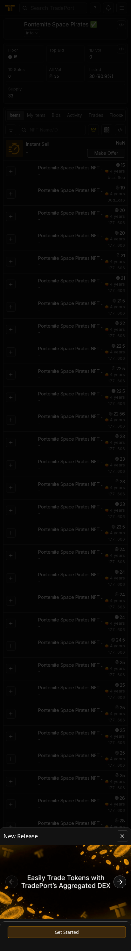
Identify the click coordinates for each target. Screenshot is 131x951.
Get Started (67, 932)
